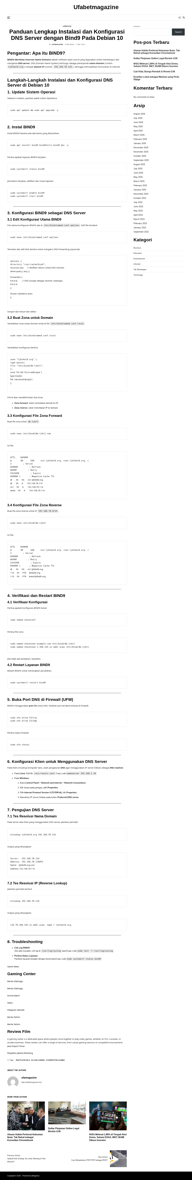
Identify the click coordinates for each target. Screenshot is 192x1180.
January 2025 (140, 189)
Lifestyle (67, 26)
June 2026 (138, 122)
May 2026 (138, 126)
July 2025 (138, 168)
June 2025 (138, 173)
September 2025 (141, 160)
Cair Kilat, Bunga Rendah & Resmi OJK (154, 71)
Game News (13, 966)
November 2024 (141, 194)
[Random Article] (179, 17)
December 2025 (141, 147)
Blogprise (35, 1176)
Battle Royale (23, 1060)
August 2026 (139, 114)
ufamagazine (57, 44)
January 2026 (140, 143)
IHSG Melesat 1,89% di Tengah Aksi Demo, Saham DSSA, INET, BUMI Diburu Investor (108, 1137)
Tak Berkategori (140, 269)
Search (137, 26)
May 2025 (138, 177)
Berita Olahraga (15, 981)
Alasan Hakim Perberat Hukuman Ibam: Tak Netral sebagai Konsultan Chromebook (25, 1137)
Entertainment (139, 259)
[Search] (184, 18)
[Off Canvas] (8, 18)
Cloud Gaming (38, 1060)
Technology (138, 275)
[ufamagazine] (13, 1082)
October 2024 (140, 198)
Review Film (18, 1031)
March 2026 (139, 135)
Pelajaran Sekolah (15, 1009)
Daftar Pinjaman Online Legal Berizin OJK (156, 58)
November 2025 (141, 152)
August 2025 (139, 164)
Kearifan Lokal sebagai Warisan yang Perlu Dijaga (156, 78)
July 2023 (138, 202)
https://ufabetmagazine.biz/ (31, 1082)
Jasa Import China (15, 1046)
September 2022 (141, 232)
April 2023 (138, 215)
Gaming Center (21, 974)
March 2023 (139, 219)
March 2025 (139, 181)
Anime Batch (13, 995)
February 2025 (140, 185)
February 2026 (140, 139)
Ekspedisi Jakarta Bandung (20, 1053)
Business (137, 248)
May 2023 (138, 210)
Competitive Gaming (56, 1060)
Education (138, 253)
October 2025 (140, 156)
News (10, 1002)
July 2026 (138, 118)
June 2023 (138, 206)
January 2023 (140, 227)
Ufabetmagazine (96, 7)
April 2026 (138, 130)
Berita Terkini (13, 1017)
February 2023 (140, 223)
